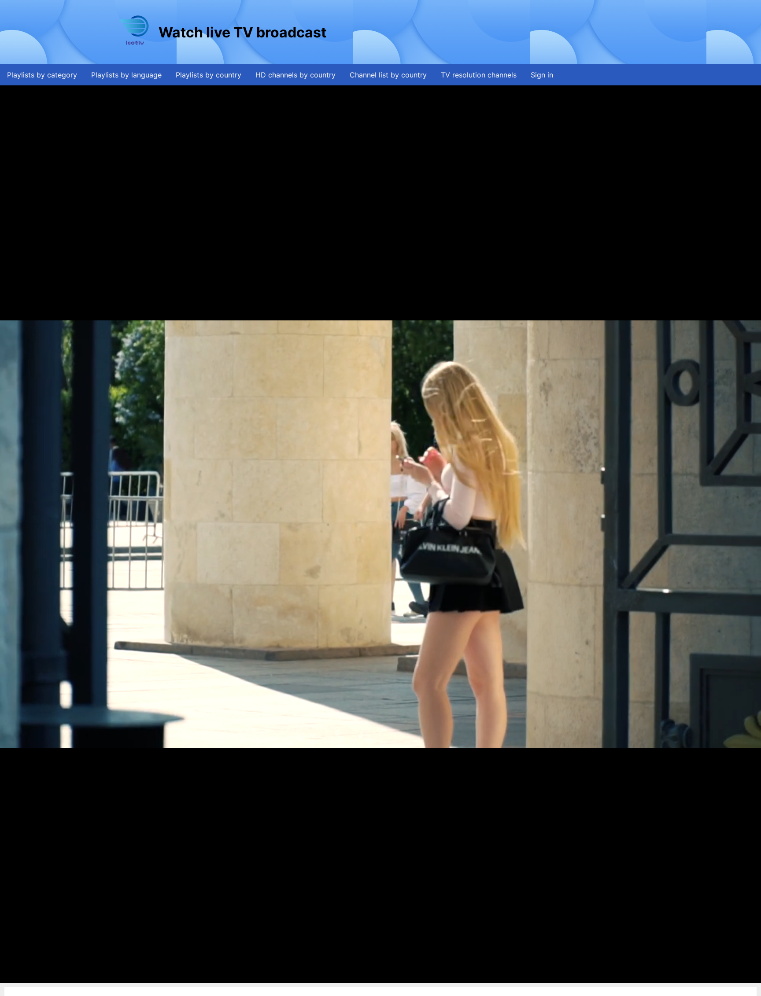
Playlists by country (208, 74)
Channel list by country (388, 74)
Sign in (542, 74)
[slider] (380, 976)
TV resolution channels (479, 74)
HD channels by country (295, 74)
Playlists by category (42, 74)
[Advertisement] (488, 32)
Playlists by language (126, 74)
